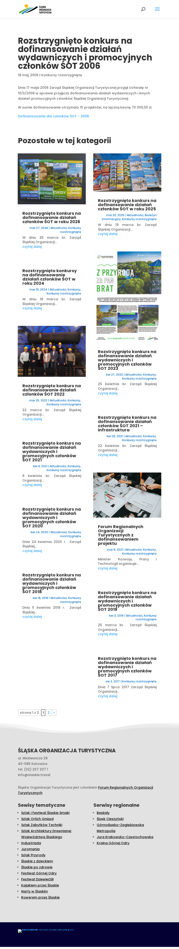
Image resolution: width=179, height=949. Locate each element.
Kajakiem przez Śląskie (40, 885)
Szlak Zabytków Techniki (41, 825)
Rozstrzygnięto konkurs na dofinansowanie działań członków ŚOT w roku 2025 (127, 205)
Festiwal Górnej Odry (39, 873)
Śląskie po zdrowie (36, 867)
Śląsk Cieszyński (110, 819)
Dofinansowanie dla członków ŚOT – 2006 (53, 116)
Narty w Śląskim (34, 891)
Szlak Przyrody (33, 855)
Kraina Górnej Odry (113, 843)
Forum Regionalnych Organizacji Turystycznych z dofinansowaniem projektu (120, 535)
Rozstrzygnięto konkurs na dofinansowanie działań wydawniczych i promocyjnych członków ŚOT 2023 (127, 360)
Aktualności (58, 228)
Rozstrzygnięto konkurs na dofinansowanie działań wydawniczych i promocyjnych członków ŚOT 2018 (51, 583)
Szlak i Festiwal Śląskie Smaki (45, 812)
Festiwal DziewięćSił (37, 879)
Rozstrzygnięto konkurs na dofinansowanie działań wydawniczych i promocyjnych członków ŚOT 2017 (127, 666)
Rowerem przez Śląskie (40, 897)
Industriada (31, 843)
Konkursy (74, 289)
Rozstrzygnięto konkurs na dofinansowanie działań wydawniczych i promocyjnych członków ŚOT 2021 (51, 451)
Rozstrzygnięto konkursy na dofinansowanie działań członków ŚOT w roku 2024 (49, 277)
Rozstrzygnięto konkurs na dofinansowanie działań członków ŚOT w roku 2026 (51, 217)
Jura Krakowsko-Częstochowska (125, 837)
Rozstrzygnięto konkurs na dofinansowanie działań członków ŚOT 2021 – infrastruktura (127, 423)
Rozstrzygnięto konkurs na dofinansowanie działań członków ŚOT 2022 (51, 390)
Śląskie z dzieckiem (37, 861)
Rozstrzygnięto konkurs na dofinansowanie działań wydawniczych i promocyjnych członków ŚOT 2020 (51, 517)
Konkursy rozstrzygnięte (61, 75)
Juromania (30, 849)
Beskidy (103, 812)
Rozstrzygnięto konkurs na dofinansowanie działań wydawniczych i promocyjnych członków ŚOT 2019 (127, 601)
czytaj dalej (32, 246)
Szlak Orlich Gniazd (37, 819)
